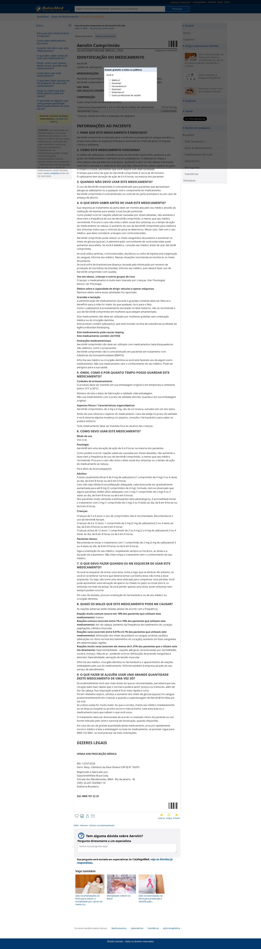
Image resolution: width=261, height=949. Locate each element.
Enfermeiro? (118, 92)
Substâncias (191, 174)
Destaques (189, 180)
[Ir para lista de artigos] (169, 815)
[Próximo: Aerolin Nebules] (176, 815)
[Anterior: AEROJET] (161, 815)
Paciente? (116, 83)
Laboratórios (137, 928)
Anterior (161, 818)
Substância (153, 928)
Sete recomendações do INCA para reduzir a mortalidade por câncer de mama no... (88, 900)
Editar (76, 825)
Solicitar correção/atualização (101, 825)
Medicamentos (118, 928)
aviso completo (51, 173)
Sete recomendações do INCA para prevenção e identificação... (151, 898)
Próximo (176, 818)
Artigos (169, 818)
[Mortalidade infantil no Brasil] (121, 892)
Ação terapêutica (171, 928)
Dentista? (116, 89)
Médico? (116, 80)
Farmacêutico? (119, 86)
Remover (84, 825)
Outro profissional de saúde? (126, 95)
